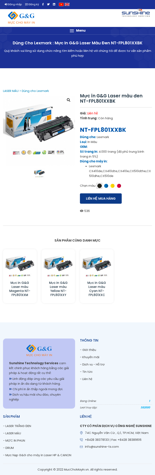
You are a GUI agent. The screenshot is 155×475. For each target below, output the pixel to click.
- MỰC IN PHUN (14, 440)
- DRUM (8, 448)
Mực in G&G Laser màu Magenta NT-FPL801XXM (19, 289)
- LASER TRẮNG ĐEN (17, 426)
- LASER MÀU (12, 433)
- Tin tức (86, 372)
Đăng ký (33, 4)
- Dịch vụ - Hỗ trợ (92, 364)
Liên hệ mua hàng (101, 198)
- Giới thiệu (88, 350)
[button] (77, 30)
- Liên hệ (86, 379)
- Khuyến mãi (89, 357)
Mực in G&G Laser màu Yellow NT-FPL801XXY (58, 289)
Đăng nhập (14, 4)
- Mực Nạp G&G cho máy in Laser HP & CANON (37, 455)
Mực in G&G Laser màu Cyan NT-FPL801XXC (96, 289)
